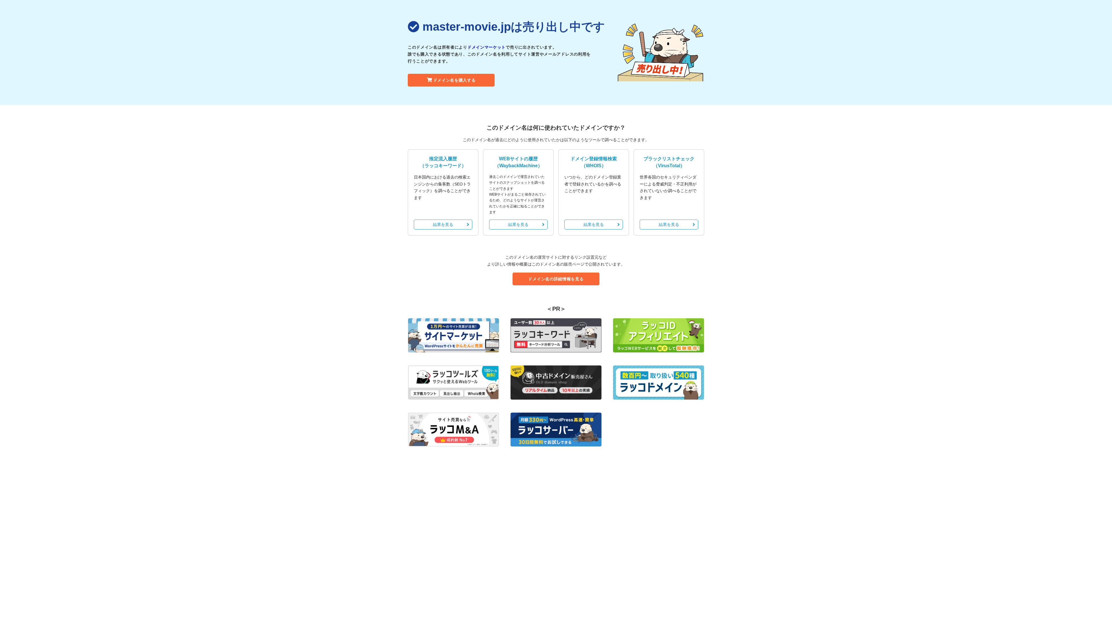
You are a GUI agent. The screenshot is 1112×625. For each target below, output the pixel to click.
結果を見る (443, 224)
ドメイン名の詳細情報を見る (556, 279)
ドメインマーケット (486, 47)
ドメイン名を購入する (454, 80)
